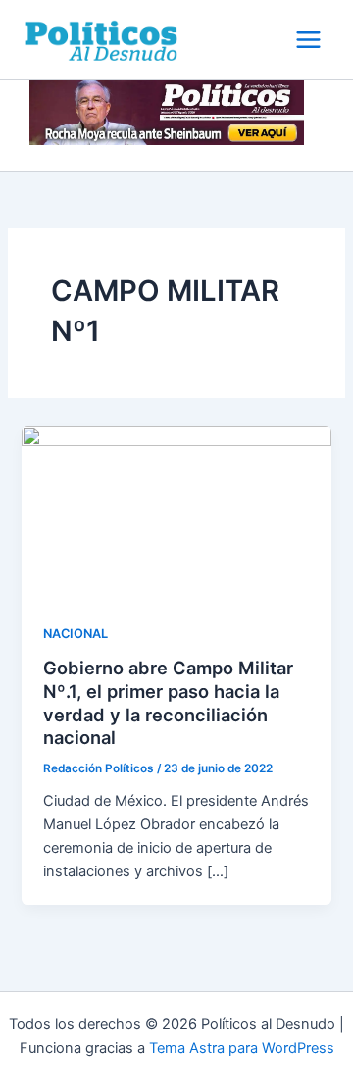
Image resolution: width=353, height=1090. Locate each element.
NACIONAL (75, 633)
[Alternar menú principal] (308, 40)
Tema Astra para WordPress (241, 1048)
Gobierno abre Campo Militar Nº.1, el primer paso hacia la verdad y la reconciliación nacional (168, 702)
